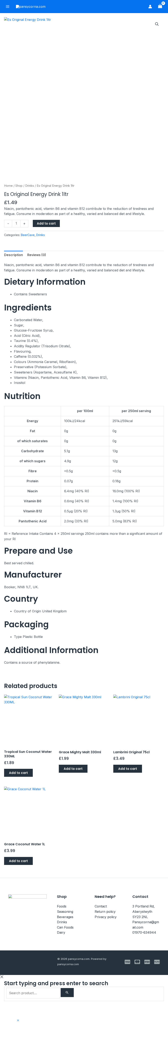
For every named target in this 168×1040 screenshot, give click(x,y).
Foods (61, 906)
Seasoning (65, 912)
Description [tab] (13, 255)
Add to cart (46, 223)
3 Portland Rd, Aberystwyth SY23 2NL (143, 911)
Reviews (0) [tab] (36, 255)
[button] (157, 24)
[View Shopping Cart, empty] (160, 6)
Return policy (105, 912)
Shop (19, 186)
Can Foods (65, 927)
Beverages (65, 917)
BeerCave (28, 235)
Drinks (29, 186)
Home (8, 186)
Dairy (61, 932)
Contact (101, 906)
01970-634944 (144, 932)
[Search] (67, 992)
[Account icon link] (150, 6)
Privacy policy (106, 917)
